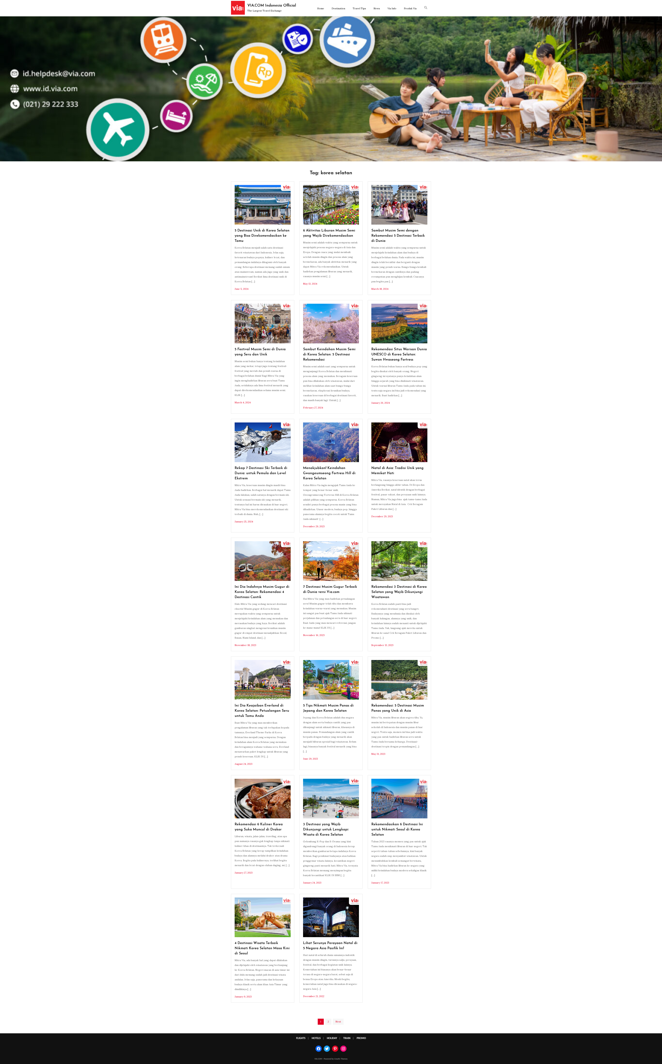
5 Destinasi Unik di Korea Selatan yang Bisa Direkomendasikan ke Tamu (262, 236)
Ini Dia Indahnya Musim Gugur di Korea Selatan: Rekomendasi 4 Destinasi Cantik (262, 592)
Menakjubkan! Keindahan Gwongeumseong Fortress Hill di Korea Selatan (329, 473)
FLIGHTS (300, 1038)
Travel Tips (359, 8)
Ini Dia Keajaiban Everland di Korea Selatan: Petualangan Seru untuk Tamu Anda (262, 711)
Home (320, 8)
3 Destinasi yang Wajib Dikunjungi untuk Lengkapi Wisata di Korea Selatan (325, 829)
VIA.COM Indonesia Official (271, 6)
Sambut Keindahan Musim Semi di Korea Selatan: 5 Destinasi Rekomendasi (329, 354)
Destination (338, 8)
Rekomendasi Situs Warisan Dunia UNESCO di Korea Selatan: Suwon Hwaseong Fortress (399, 354)
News (377, 8)
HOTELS (316, 1038)
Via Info (392, 8)
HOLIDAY (332, 1038)
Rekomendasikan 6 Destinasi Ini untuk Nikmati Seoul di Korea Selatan (397, 829)
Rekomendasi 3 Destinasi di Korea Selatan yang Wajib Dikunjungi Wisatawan (399, 592)
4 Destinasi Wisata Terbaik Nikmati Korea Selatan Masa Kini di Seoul (262, 948)
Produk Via (410, 8)
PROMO (361, 1038)
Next (338, 1021)
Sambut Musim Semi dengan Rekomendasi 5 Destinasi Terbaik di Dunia (398, 236)
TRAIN (346, 1038)
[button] (426, 8)
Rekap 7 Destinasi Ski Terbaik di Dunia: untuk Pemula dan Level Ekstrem (261, 473)
